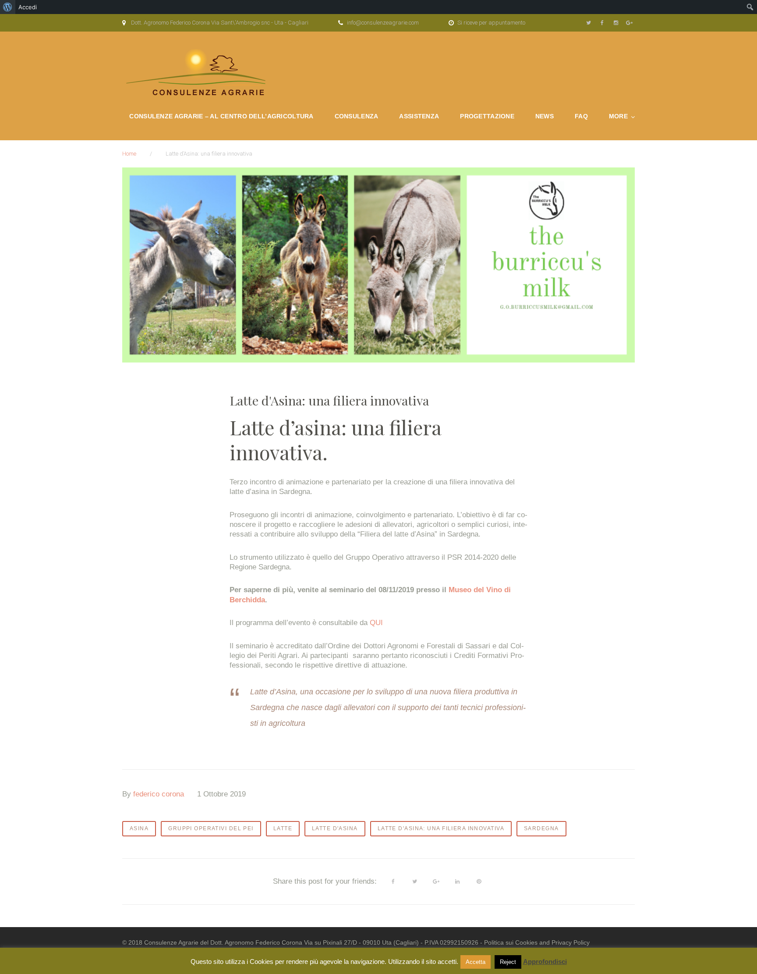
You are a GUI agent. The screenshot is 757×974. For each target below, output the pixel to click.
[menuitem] (7, 7)
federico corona (158, 794)
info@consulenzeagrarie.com (383, 22)
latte (282, 828)
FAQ (581, 116)
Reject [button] (508, 962)
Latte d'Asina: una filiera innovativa (441, 828)
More (618, 116)
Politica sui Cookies (511, 942)
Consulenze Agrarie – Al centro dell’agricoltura (221, 116)
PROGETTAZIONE (487, 116)
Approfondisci (545, 961)
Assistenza (419, 116)
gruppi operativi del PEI (211, 828)
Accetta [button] (475, 962)
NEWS (544, 116)
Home (129, 153)
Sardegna (541, 828)
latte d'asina (335, 828)
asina (139, 828)
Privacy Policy (571, 942)
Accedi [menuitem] (27, 7)
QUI (376, 623)
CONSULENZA (356, 116)
